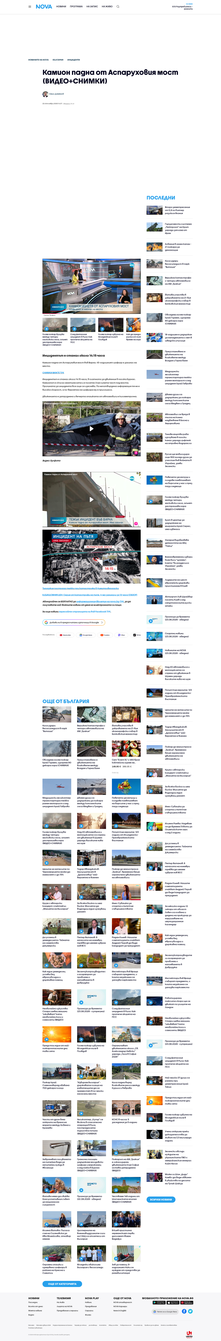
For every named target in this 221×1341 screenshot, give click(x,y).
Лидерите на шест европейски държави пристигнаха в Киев (177, 583)
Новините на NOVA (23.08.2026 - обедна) (177, 651)
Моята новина (35, 1310)
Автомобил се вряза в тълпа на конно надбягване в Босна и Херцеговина (177, 418)
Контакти (102, 1325)
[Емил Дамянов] (45, 94)
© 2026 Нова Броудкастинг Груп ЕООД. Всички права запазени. (49, 1334)
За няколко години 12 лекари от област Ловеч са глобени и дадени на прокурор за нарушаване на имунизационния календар (178, 915)
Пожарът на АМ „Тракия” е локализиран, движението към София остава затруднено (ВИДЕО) (126, 1165)
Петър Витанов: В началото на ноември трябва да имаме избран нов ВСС (91, 941)
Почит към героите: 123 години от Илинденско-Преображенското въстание (125, 836)
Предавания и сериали (67, 1310)
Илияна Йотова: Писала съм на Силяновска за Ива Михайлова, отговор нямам (56, 1234)
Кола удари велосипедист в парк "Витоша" (54, 728)
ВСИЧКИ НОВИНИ (161, 1199)
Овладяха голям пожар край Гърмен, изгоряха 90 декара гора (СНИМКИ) (56, 763)
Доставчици (93, 1325)
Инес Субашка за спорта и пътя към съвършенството (122, 906)
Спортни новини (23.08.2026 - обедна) (177, 635)
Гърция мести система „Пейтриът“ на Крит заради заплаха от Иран (178, 228)
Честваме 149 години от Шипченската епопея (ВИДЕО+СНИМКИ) (126, 1199)
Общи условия (113, 1325)
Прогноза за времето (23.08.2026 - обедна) (177, 618)
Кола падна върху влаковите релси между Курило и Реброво (126, 1085)
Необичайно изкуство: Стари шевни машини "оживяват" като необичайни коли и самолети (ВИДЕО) (55, 1014)
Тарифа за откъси (80, 1325)
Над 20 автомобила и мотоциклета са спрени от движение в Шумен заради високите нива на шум (91, 837)
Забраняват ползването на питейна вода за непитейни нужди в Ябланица (56, 1163)
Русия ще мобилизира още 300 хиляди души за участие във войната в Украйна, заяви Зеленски (178, 460)
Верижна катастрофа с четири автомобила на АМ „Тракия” (91, 728)
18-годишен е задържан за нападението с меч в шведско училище (178, 337)
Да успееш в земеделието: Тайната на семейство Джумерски (55, 941)
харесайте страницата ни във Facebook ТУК (84, 611)
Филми (88, 1315)
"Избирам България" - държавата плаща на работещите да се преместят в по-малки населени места (90, 1088)
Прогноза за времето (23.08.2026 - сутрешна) (91, 1009)
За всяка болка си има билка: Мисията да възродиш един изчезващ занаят (91, 907)
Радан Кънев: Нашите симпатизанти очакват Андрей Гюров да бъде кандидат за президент (126, 941)
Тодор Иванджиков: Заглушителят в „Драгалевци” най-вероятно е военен (88, 873)
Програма (76, 6)
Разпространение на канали (62, 1325)
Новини (61, 6)
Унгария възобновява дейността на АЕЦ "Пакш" (177, 543)
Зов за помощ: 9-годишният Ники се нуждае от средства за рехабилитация (126, 1268)
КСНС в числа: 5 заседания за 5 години (124, 1120)
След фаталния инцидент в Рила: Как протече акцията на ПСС (124, 1012)
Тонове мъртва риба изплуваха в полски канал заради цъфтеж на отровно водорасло (178, 438)
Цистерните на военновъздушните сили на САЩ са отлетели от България (91, 1234)
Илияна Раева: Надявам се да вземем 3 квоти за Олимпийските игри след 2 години (178, 828)
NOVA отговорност (122, 1302)
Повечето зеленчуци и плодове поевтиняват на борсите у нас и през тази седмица (125, 802)
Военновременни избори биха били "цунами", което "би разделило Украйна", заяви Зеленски (178, 563)
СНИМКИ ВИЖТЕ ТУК (53, 372)
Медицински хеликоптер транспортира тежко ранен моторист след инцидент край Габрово (56, 802)
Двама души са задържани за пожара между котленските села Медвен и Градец (90, 802)
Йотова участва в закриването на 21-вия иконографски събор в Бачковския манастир (125, 729)
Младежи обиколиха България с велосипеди (90, 1266)
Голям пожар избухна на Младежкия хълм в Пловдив (90, 1048)
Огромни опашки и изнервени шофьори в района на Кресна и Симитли (54, 1268)
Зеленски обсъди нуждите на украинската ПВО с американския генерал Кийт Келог (178, 1157)
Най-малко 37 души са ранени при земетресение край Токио (177, 1082)
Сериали (89, 1310)
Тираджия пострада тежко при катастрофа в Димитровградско (80, 588)
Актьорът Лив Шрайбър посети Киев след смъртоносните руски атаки (179, 601)
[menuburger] (30, 6)
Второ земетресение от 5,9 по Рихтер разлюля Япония (177, 210)
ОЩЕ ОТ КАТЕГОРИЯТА (62, 1283)
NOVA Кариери (120, 1306)
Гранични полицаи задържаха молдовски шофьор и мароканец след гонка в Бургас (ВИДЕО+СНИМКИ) (90, 1165)
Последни (32, 1302)
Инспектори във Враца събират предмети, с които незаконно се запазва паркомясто (125, 975)
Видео (31, 1315)
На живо (107, 6)
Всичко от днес (35, 1306)
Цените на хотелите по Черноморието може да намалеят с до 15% (56, 872)
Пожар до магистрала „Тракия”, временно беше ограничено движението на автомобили (126, 873)
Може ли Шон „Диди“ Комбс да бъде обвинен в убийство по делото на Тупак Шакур (178, 1179)
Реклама (31, 1325)
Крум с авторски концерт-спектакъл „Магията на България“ (55, 906)
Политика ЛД (138, 1325)
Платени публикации (35, 1328)
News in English (119, 1310)
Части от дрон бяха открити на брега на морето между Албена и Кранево (56, 1123)
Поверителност (125, 1325)
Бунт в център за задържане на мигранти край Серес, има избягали (178, 524)
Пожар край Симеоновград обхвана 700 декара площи (55, 1085)
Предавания (91, 1306)
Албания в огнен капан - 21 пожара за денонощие (178, 247)
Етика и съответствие (169, 1325)
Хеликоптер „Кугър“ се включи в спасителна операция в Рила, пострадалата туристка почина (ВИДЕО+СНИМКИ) (90, 1126)
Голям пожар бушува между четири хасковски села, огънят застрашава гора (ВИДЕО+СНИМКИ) (56, 837)
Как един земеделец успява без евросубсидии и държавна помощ (53, 975)
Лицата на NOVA (64, 1306)
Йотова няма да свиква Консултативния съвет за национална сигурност (56, 1200)
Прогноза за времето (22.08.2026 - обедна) (89, 1197)
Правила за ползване (152, 1325)
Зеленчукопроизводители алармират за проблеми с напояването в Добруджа (91, 977)
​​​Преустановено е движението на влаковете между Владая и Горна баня (88, 764)
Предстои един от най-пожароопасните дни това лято (55, 1048)
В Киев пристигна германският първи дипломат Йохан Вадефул (123, 1234)
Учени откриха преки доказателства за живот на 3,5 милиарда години (178, 1136)
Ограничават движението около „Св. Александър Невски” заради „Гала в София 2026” (125, 1051)
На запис (92, 6)
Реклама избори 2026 (43, 1325)
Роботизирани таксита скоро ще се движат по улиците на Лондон (178, 1002)
